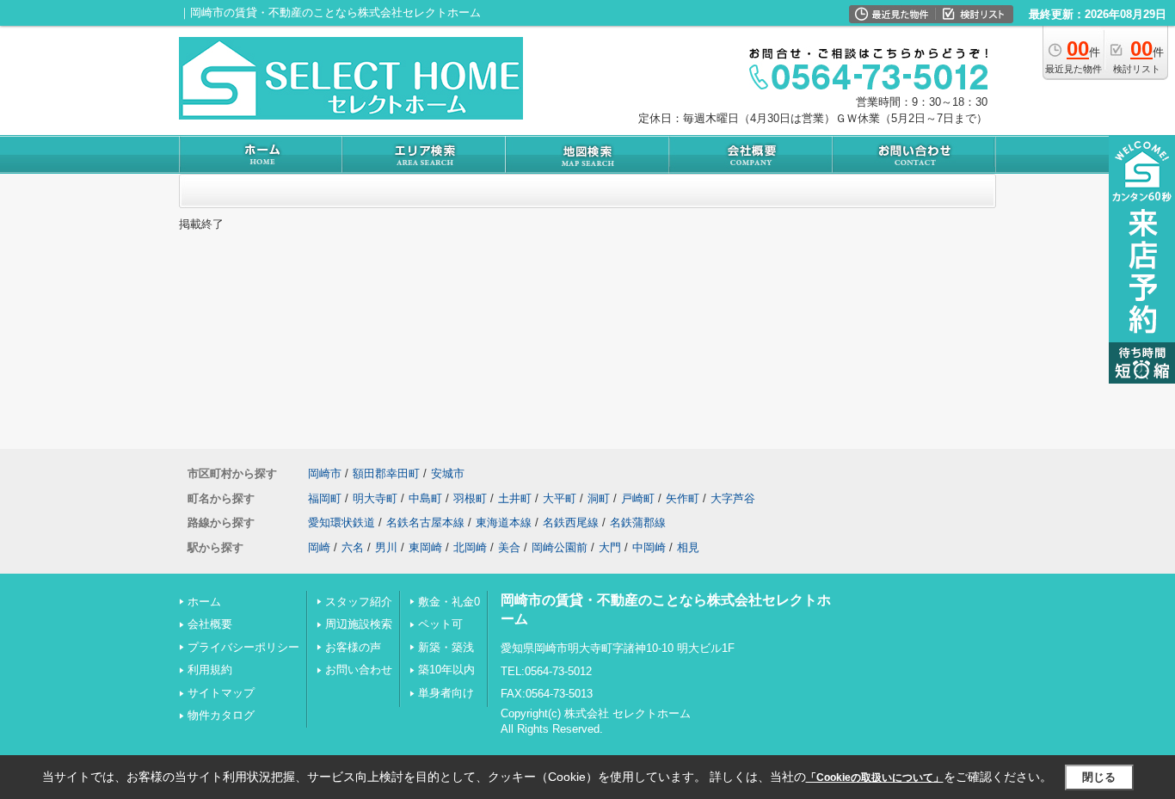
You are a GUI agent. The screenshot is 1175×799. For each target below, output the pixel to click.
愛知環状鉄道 (341, 522)
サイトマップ (221, 692)
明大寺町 (375, 498)
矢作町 (682, 498)
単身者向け (446, 692)
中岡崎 (649, 547)
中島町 (425, 498)
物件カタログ (221, 715)
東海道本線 (504, 522)
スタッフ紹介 (358, 601)
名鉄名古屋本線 (425, 522)
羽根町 (470, 498)
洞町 (599, 498)
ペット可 (440, 624)
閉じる (1099, 777)
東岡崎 (425, 547)
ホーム (204, 601)
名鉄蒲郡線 (638, 522)
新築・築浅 (446, 647)
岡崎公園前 (560, 547)
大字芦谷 (733, 498)
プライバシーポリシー (243, 647)
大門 (610, 547)
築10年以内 (446, 669)
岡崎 (319, 547)
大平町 (559, 498)
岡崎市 (324, 473)
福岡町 (324, 498)
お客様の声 (353, 647)
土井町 (515, 498)
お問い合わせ (358, 669)
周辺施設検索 (358, 624)
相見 (688, 547)
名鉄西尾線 (571, 522)
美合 (509, 547)
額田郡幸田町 (386, 473)
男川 (386, 547)
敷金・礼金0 (449, 601)
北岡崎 (470, 547)
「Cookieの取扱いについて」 (875, 777)
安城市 (447, 473)
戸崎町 (638, 498)
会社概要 (210, 624)
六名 (352, 547)
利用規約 (210, 669)
